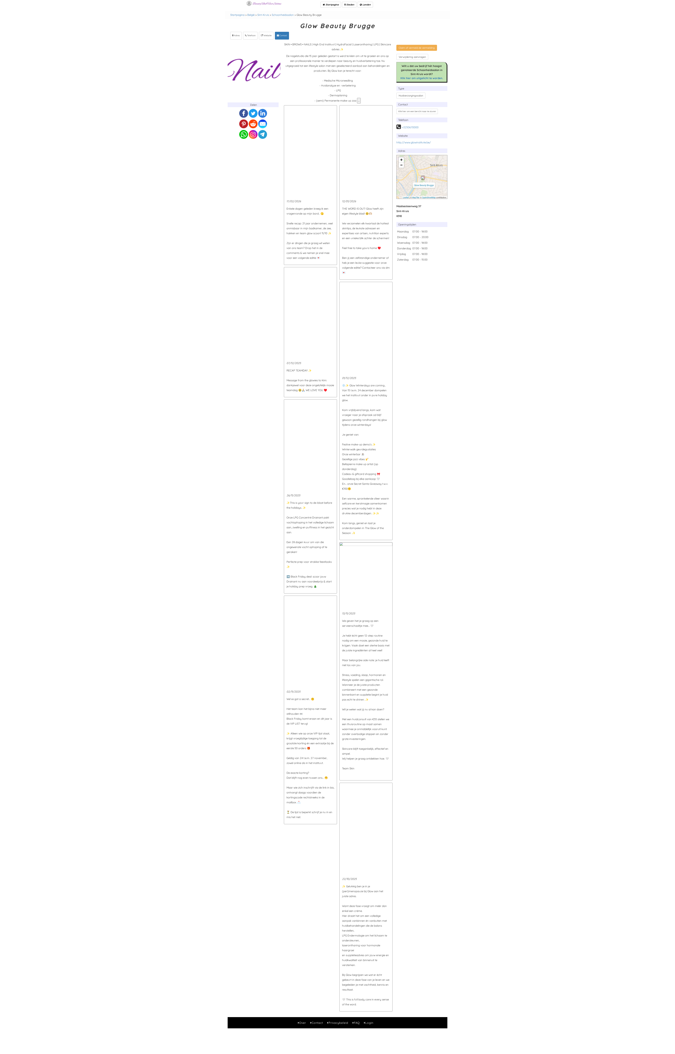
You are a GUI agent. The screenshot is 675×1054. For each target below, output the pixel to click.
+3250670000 (410, 127)
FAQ (357, 1022)
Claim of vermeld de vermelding (417, 47)
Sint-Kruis (263, 15)
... (358, 100)
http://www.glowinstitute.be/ (413, 142)
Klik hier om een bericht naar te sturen (417, 111)
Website (267, 35)
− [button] (401, 165)
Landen (366, 4)
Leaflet (406, 197)
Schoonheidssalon (283, 15)
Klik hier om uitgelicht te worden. (421, 78)
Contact (283, 35)
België (251, 15)
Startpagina (332, 4)
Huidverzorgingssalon (411, 95)
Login (369, 1022)
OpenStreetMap (429, 197)
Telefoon (251, 35)
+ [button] (401, 160)
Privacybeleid (338, 1022)
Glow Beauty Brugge (424, 185)
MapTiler (416, 197)
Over (302, 1022)
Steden (350, 4)
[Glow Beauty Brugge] (423, 178)
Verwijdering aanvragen (412, 57)
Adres (236, 35)
